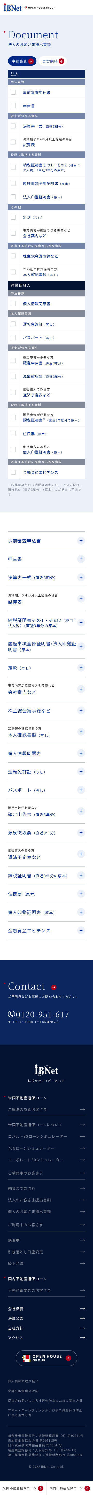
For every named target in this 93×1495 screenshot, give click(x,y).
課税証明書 (52, 420)
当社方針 (16, 1328)
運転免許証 (39, 324)
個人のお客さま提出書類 (29, 1211)
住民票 (35, 433)
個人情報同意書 (36, 303)
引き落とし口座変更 (25, 1251)
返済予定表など (36, 394)
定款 (33, 217)
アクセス (16, 1337)
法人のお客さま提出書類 (29, 1199)
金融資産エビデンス (40, 472)
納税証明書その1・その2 (51, 167)
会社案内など (35, 235)
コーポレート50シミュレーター (36, 1159)
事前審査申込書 (36, 92)
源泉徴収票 (44, 376)
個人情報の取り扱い (23, 1381)
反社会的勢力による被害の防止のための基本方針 (45, 1400)
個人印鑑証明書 (43, 452)
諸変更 (14, 1240)
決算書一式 (44, 126)
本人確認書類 (41, 274)
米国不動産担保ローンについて (35, 1124)
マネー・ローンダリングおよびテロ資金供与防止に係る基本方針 (45, 1412)
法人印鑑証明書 (43, 197)
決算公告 (16, 1318)
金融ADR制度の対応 (23, 1391)
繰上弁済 (16, 1263)
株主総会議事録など (40, 256)
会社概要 (16, 1308)
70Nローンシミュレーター (31, 1148)
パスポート (39, 337)
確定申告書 (44, 362)
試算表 (29, 144)
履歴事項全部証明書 (47, 183)
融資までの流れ (21, 1188)
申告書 (29, 105)
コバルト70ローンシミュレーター (37, 1136)
